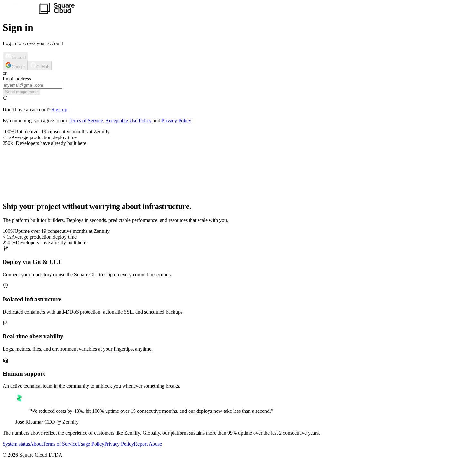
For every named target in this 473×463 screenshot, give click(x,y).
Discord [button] (19, 57)
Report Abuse (148, 444)
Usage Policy (90, 444)
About (36, 444)
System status (16, 444)
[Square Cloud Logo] (39, 11)
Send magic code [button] (21, 92)
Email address (17, 78)
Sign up (59, 109)
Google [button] (18, 66)
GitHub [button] (42, 66)
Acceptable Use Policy (128, 120)
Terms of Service (86, 120)
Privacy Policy (176, 120)
